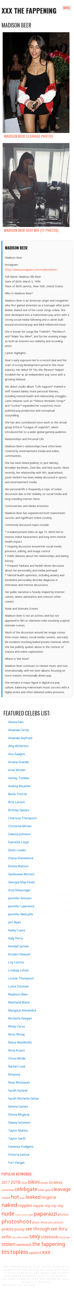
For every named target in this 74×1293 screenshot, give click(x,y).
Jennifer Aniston (19, 898)
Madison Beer (18, 994)
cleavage (61, 1189)
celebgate (26, 1189)
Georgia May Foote (21, 882)
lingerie (49, 1197)
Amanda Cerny (18, 730)
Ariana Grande (18, 762)
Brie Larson (16, 802)
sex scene (23, 1237)
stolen (9, 1244)
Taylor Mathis (18, 1130)
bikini (34, 1182)
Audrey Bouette (19, 786)
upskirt (35, 1252)
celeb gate (44, 1190)
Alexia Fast (16, 722)
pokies (8, 1229)
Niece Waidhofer (20, 1042)
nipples (25, 1205)
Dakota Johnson (19, 834)
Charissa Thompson (22, 818)
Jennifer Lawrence (21, 906)
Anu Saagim (16, 754)
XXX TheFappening (18, 1266)
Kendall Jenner (18, 946)
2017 (6, 1182)
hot (15, 1196)
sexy (34, 1236)
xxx (46, 1251)
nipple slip (41, 1205)
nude (8, 1213)
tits (5, 1251)
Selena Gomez (18, 1106)
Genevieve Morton (21, 874)
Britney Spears (18, 810)
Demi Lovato (17, 850)
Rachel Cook (16, 1066)
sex (14, 1237)
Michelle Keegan (20, 1018)
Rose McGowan (19, 1082)
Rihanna (14, 1074)
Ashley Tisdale (18, 778)
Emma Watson (18, 866)
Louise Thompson (21, 978)
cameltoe (8, 1190)
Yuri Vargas (16, 1162)
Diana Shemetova (20, 858)
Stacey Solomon (19, 1122)
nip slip (57, 1205)
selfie (6, 1236)
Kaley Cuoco (16, 930)
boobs (44, 1182)
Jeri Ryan (14, 922)
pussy (19, 1229)
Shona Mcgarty (18, 1114)
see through (37, 1229)
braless (55, 1182)
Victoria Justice (18, 1154)
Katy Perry (15, 938)
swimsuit (23, 1244)
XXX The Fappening (29, 10)
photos (63, 1214)
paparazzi (45, 1213)
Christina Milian (19, 826)
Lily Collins (16, 962)
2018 (15, 1182)
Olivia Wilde (16, 1058)
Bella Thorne (17, 794)
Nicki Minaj (16, 1034)
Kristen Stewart (19, 954)
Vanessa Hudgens (21, 1146)
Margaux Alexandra (22, 1010)
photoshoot (16, 1221)
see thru (59, 1229)
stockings (64, 1237)
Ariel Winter (17, 770)
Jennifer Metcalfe (20, 914)
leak (22, 1198)
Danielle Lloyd (18, 842)
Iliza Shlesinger (19, 890)
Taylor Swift (16, 1138)
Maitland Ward (18, 1002)
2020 (24, 1182)
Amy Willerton (18, 746)
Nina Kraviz (16, 1050)
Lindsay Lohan (18, 970)
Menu (66, 8)
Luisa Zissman (18, 986)
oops (30, 1214)
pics (50, 1222)
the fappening (48, 1244)
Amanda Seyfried (20, 738)
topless (19, 1251)
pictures (58, 1222)
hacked (6, 1198)
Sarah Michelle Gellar (23, 1098)
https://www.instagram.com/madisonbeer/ (31, 269)
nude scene (21, 1214)
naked (9, 1205)
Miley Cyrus (16, 1026)
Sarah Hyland (17, 1090)
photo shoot (40, 1222)
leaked (33, 1196)
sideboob (49, 1236)
